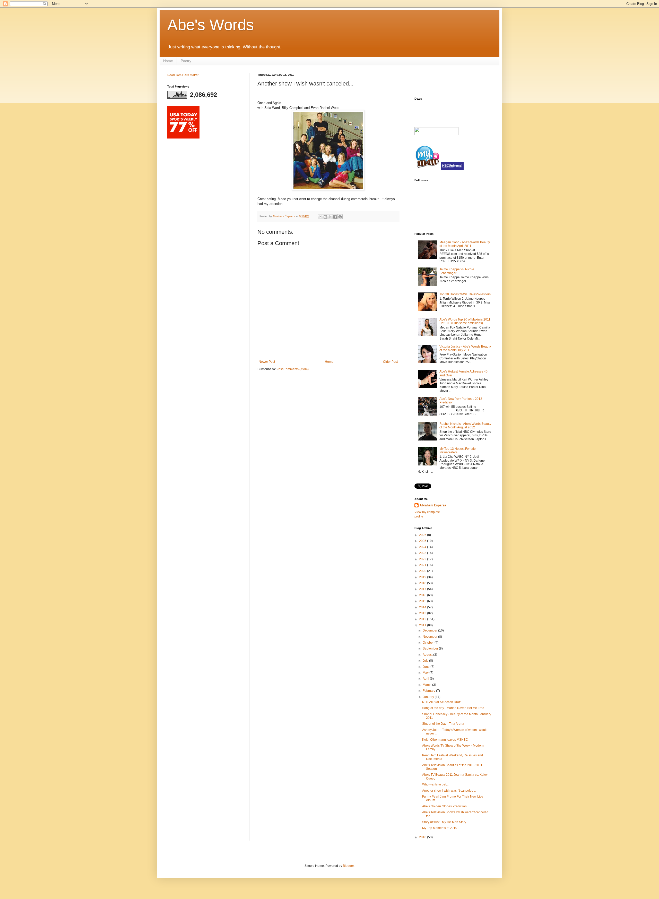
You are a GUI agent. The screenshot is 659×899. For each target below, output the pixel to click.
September (431, 648)
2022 (423, 559)
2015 (423, 601)
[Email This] (320, 216)
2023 (423, 553)
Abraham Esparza (284, 216)
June (426, 667)
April (426, 678)
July (426, 660)
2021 (423, 565)
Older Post (390, 362)
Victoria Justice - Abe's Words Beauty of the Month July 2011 (465, 348)
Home (168, 61)
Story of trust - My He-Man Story (444, 822)
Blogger (348, 866)
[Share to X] (330, 216)
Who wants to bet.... (435, 784)
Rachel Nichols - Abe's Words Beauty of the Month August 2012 (465, 425)
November (430, 636)
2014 (423, 607)
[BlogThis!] (325, 216)
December (430, 630)
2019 (423, 577)
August (428, 654)
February (429, 691)
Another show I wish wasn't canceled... (449, 790)
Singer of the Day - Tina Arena (443, 723)
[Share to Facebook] (335, 216)
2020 (423, 571)
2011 (423, 625)
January (429, 697)
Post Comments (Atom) (292, 369)
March (427, 685)
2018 (423, 583)
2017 (423, 589)
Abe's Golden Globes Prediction (444, 806)
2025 (423, 541)
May (426, 673)
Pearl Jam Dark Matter (182, 75)
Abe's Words (210, 24)
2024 (423, 547)
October (429, 642)
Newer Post (267, 362)
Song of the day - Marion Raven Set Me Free (453, 708)
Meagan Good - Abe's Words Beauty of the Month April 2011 (464, 244)
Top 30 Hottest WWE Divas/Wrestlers (465, 294)
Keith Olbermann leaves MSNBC (445, 739)
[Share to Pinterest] (340, 216)
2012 (423, 619)
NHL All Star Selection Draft (441, 702)
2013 (423, 613)
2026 (423, 535)
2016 (423, 595)
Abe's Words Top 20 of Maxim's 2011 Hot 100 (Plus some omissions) (464, 321)
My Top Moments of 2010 (439, 828)
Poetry (186, 61)
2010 (423, 837)
